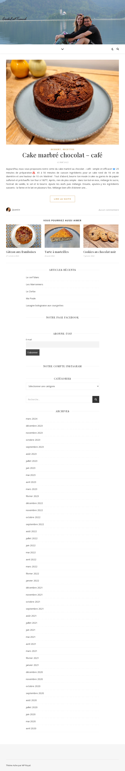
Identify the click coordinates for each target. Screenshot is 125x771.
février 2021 (32, 657)
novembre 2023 (34, 432)
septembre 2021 (35, 608)
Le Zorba (30, 291)
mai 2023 (31, 474)
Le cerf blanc (32, 277)
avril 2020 (31, 728)
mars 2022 (31, 566)
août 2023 (31, 453)
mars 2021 (31, 650)
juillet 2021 (32, 622)
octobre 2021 (33, 601)
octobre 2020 (33, 686)
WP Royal (26, 765)
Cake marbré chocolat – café (62, 155)
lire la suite (62, 199)
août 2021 (31, 615)
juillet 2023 (32, 460)
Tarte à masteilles (57, 252)
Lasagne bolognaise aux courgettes (44, 305)
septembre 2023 (35, 446)
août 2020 (31, 700)
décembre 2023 (34, 425)
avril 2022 (31, 559)
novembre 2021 (34, 594)
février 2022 (32, 573)
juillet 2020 (32, 707)
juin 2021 (31, 629)
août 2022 (31, 531)
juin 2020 (31, 714)
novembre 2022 (34, 510)
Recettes (68, 149)
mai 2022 (31, 552)
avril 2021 (31, 643)
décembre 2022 (34, 503)
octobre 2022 (33, 517)
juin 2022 (31, 545)
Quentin (16, 209)
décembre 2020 (34, 672)
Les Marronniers (34, 284)
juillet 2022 (32, 538)
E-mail (29, 339)
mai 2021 (31, 636)
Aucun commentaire (109, 209)
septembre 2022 (35, 524)
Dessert (56, 149)
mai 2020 (31, 721)
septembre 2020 (35, 693)
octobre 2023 (33, 439)
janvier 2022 (32, 580)
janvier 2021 (32, 664)
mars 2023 (31, 489)
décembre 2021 (34, 587)
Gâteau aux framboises (21, 252)
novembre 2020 (34, 679)
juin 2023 (31, 467)
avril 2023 (31, 482)
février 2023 (32, 496)
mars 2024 (31, 418)
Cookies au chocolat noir (99, 252)
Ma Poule (31, 298)
